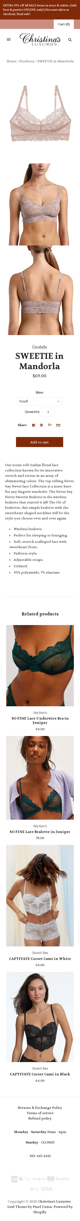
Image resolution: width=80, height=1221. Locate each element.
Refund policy (40, 1118)
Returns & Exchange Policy (40, 1108)
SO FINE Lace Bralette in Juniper (40, 832)
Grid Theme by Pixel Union (29, 1207)
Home (11, 61)
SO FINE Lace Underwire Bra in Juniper (40, 720)
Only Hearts (40, 712)
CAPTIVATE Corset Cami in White (40, 958)
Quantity (32, 412)
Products (26, 61)
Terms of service (40, 1113)
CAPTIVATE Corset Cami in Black (40, 1074)
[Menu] (8, 39)
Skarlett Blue (40, 952)
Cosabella (39, 346)
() (64, 24)
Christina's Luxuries (54, 1201)
